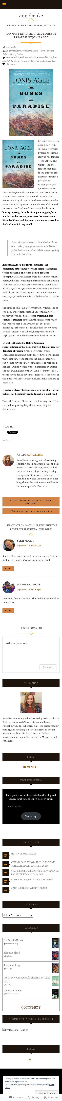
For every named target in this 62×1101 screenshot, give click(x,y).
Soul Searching (11, 965)
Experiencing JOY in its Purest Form (32, 879)
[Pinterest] (32, 767)
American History (13, 50)
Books (35, 50)
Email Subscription (31, 780)
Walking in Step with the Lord (29, 888)
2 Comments (11, 64)
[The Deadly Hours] (55, 943)
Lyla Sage (8, 968)
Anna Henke (10, 47)
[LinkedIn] (36, 767)
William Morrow (35, 61)
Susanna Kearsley (11, 944)
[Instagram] (28, 767)
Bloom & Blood (11, 953)
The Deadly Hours (13, 940)
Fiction (42, 50)
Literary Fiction (16, 54)
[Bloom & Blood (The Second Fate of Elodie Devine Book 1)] (55, 955)
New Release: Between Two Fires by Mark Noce (32, 502)
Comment (48, 667)
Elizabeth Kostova (11, 994)
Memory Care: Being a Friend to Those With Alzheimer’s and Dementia (33, 864)
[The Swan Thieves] (55, 993)
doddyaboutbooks (28, 584)
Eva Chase (8, 956)
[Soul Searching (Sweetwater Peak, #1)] (55, 968)
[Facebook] (24, 767)
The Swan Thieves (13, 990)
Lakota (10, 61)
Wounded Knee (49, 61)
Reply (8, 568)
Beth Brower (9, 985)
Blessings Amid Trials (23, 853)
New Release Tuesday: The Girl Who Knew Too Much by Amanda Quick (35, 872)
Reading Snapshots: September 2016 (29, 511)
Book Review (26, 50)
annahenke (31, 15)
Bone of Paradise (12, 57)
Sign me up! (31, 816)
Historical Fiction (44, 57)
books (33, 57)
